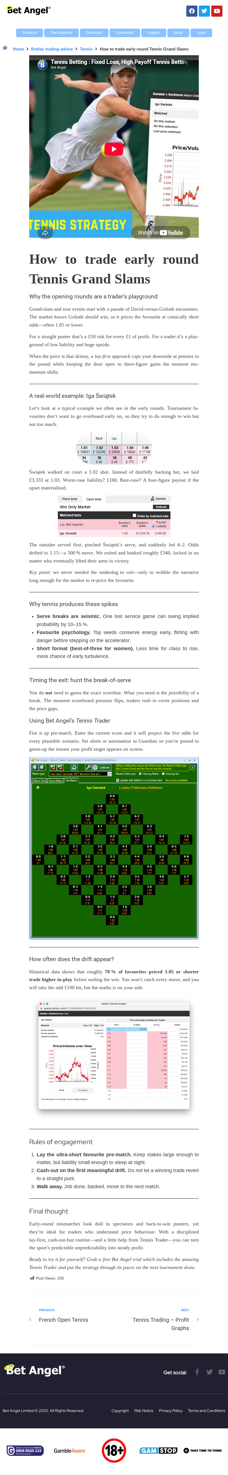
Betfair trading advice (52, 49)
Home (18, 49)
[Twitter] (204, 11)
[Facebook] (191, 11)
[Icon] (197, 1372)
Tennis (86, 49)
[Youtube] (216, 11)
